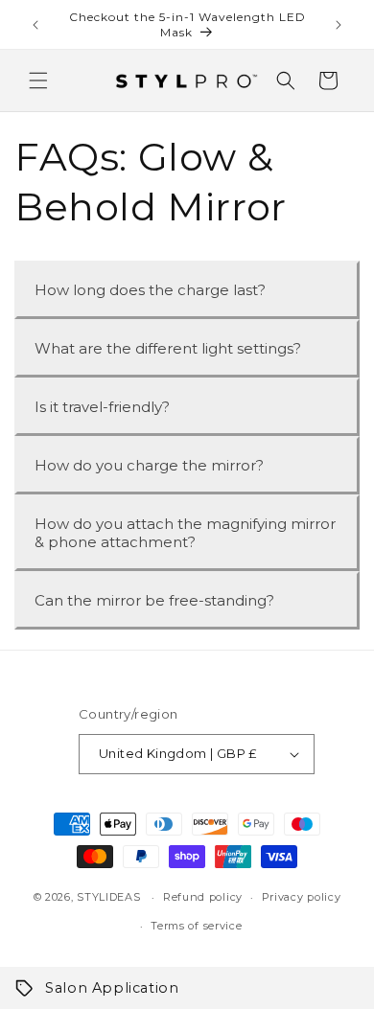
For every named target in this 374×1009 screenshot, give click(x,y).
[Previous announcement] (35, 25)
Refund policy (203, 897)
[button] (38, 80)
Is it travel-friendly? (102, 407)
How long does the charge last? (150, 290)
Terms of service (196, 925)
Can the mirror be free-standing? (154, 600)
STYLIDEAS (108, 897)
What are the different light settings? (168, 348)
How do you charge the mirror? (149, 465)
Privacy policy (301, 897)
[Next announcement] (338, 25)
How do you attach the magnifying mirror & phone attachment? (185, 533)
